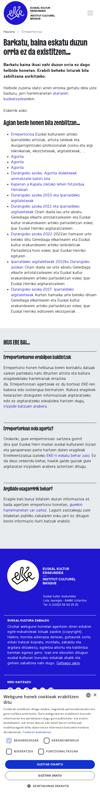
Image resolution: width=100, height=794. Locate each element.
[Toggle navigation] (90, 13)
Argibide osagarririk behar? (28, 489)
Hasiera (9, 31)
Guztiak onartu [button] (50, 764)
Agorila (17, 157)
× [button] (95, 695)
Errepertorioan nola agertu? (28, 428)
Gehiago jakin (68, 663)
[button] (50, 786)
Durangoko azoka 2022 (31, 234)
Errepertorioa (22, 134)
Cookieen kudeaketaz (36, 732)
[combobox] (88, 695)
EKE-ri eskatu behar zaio (68, 456)
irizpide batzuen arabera (25, 406)
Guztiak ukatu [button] (50, 775)
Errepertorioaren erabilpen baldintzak (37, 357)
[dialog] (50, 741)
